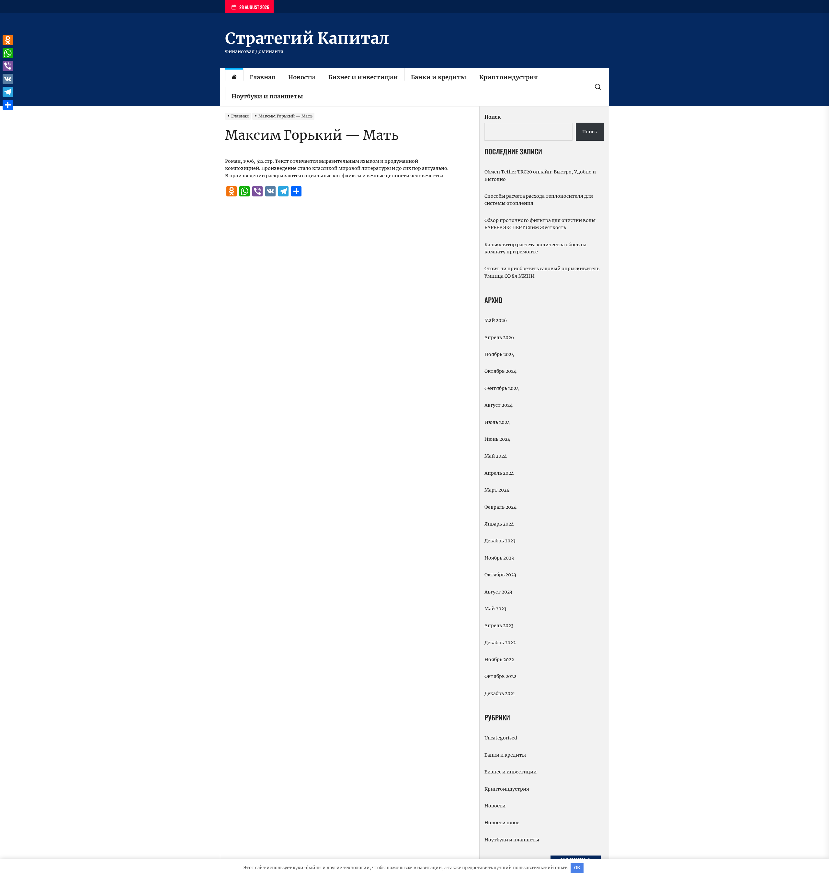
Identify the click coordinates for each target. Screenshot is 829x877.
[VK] (7, 78)
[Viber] (7, 66)
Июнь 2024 (497, 439)
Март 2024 (496, 490)
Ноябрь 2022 (499, 659)
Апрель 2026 (499, 337)
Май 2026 (495, 320)
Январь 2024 (499, 524)
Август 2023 (498, 592)
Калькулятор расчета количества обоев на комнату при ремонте (535, 248)
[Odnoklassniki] (7, 40)
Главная (262, 77)
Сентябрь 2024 (501, 388)
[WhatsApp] (7, 53)
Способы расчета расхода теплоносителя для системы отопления (538, 199)
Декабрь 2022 (500, 643)
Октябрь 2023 (500, 575)
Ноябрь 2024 (499, 354)
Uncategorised (500, 738)
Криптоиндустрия (508, 77)
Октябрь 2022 (500, 676)
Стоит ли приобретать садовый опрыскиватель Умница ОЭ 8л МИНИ (541, 272)
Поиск (492, 117)
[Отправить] (7, 104)
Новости (301, 77)
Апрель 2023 (499, 625)
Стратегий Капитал (307, 38)
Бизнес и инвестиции (363, 77)
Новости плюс (501, 823)
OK (577, 868)
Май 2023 (495, 609)
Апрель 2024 (499, 473)
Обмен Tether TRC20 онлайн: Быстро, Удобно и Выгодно (540, 175)
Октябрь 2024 (500, 371)
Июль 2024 (497, 422)
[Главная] (234, 77)
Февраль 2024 (500, 507)
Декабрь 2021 (499, 693)
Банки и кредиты (438, 77)
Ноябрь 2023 (499, 558)
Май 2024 (495, 456)
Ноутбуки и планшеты (267, 96)
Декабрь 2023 (500, 541)
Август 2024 (498, 405)
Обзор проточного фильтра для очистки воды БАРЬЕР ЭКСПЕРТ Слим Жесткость (540, 223)
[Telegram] (7, 91)
